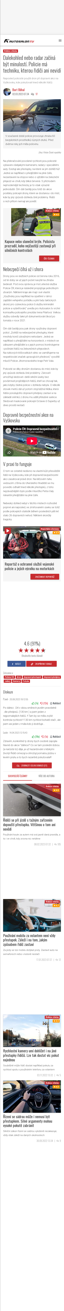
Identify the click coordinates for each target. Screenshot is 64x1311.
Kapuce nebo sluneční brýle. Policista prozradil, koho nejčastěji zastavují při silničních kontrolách (30, 245)
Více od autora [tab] (47, 776)
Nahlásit (56, 703)
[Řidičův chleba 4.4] (32, 1030)
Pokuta (26, 681)
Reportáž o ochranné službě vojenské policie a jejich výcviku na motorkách (29, 566)
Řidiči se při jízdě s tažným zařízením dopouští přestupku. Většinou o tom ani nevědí (29, 824)
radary (7, 681)
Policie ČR (9, 677)
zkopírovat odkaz (43, 663)
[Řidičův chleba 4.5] (36, 221)
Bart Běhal (18, 89)
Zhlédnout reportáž (45, 576)
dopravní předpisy (52, 677)
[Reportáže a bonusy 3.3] (32, 542)
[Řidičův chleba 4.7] (32, 915)
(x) (36, 703)
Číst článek (49, 258)
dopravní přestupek (32, 677)
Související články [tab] (17, 776)
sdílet (18, 663)
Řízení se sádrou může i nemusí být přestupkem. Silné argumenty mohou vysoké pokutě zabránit (27, 1121)
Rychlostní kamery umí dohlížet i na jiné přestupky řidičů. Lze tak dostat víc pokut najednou (31, 1055)
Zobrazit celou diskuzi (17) (34, 765)
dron (19, 677)
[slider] (32, 650)
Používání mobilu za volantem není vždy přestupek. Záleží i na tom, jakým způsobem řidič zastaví (29, 940)
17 (37, 94)
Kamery (16, 681)
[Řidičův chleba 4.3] (32, 1096)
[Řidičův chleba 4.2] (32, 799)
